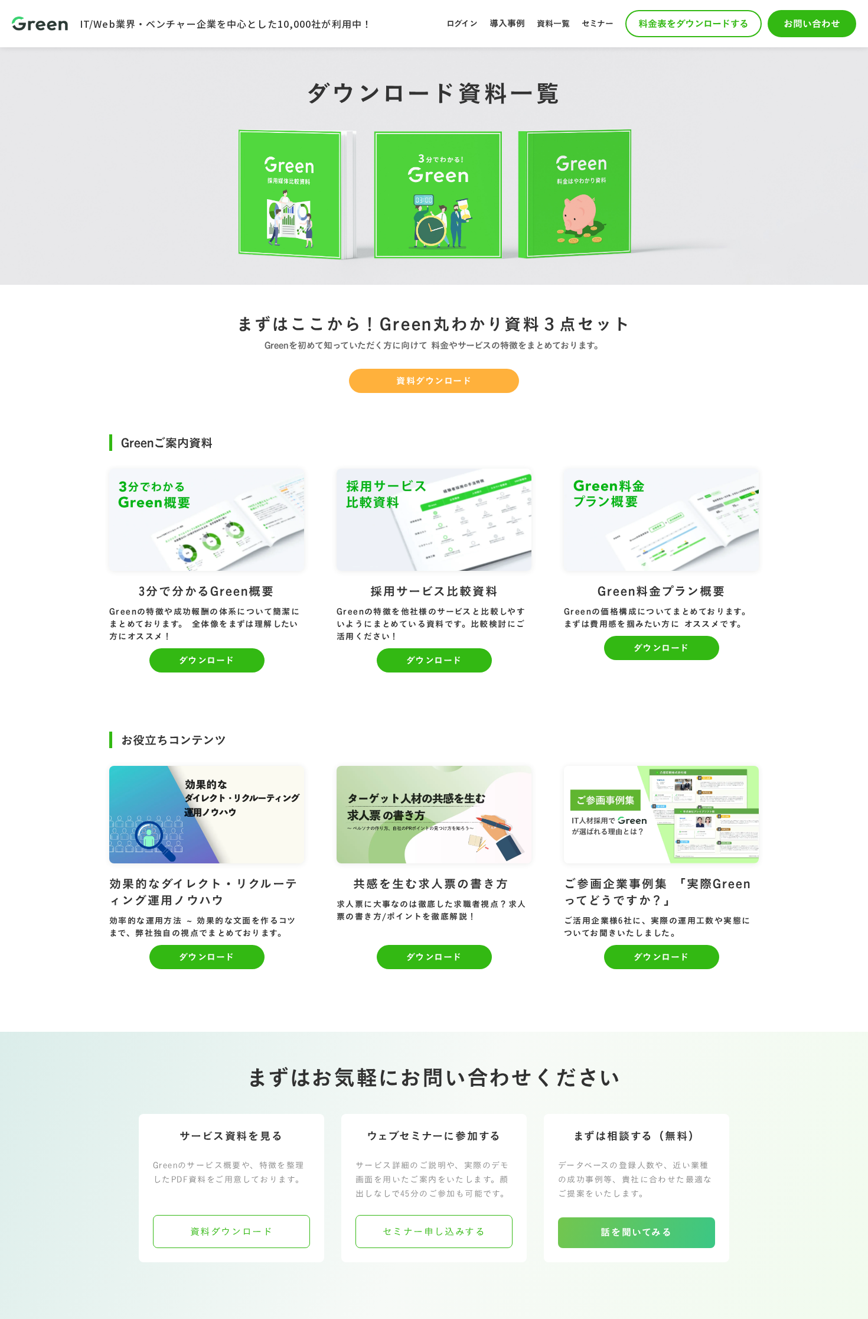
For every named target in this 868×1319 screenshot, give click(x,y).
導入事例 (507, 23)
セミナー (598, 23)
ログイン (462, 23)
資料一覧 (553, 23)
